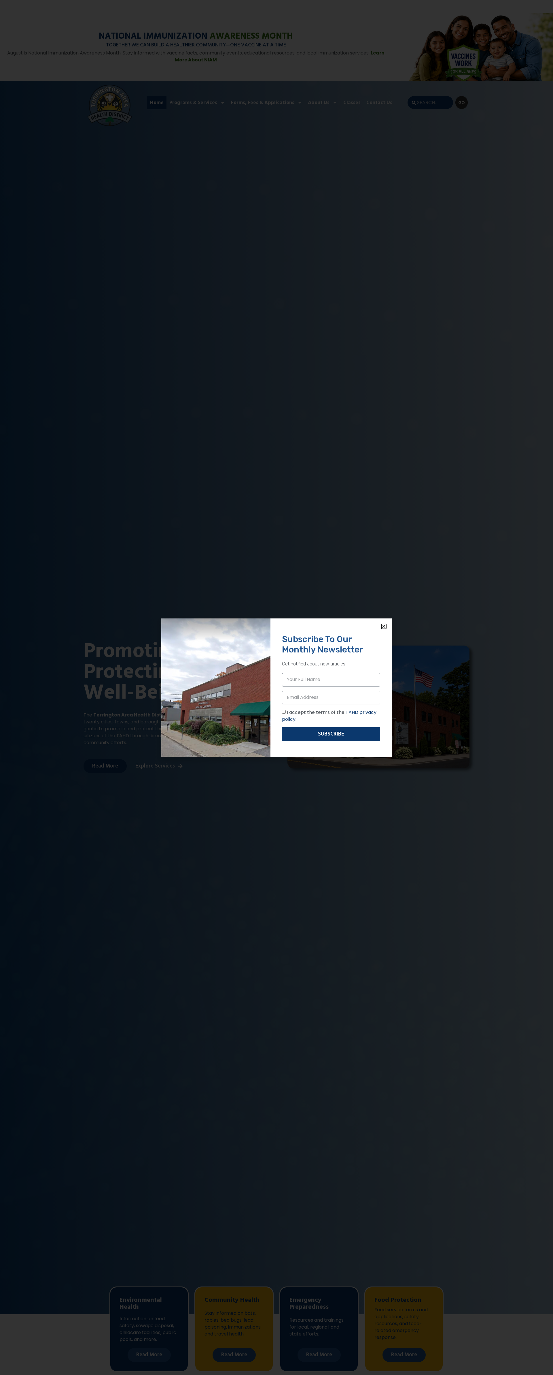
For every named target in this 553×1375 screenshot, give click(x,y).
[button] (384, 626)
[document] (276, 687)
